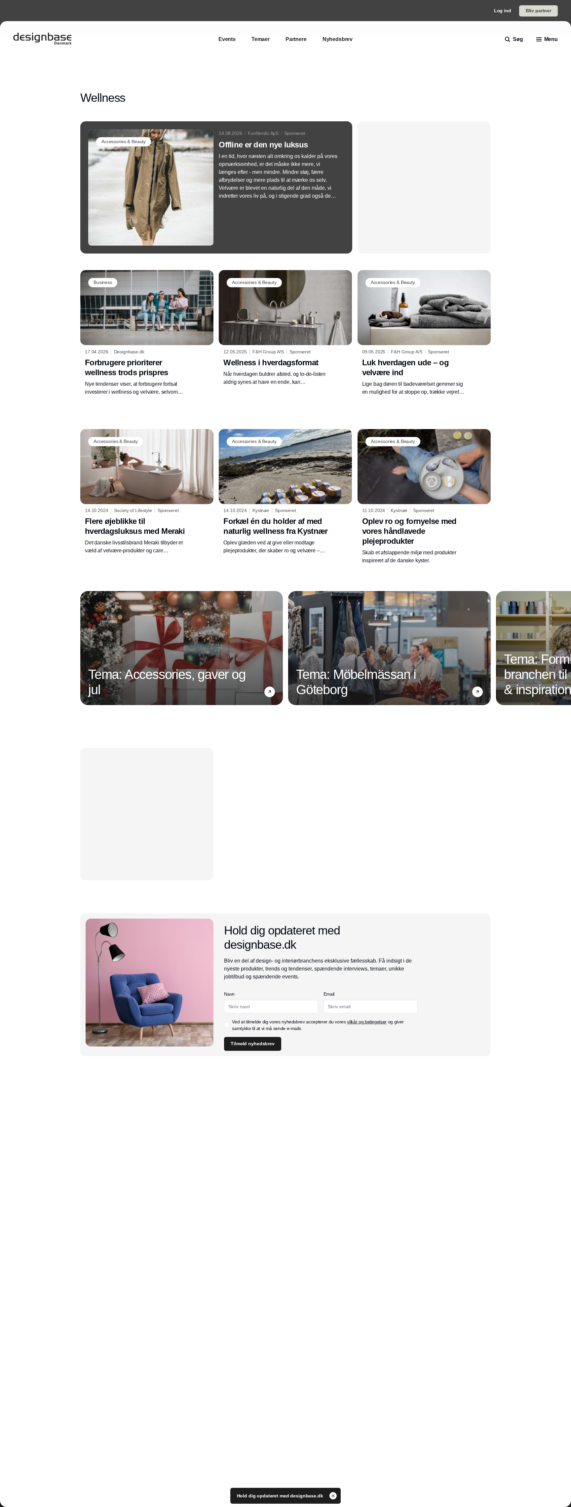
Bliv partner (538, 10)
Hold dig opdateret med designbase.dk (280, 1495)
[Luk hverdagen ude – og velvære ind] (424, 333)
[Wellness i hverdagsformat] (285, 328)
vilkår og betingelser (367, 1021)
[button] (269, 692)
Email (329, 994)
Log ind (502, 10)
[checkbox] (226, 1025)
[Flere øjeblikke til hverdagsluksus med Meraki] (146, 492)
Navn (229, 994)
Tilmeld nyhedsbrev (252, 1043)
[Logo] (42, 39)
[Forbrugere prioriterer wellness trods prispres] (146, 333)
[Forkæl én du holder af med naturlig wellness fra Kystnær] (285, 492)
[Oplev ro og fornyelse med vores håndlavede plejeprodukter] (424, 497)
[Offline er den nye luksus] (216, 187)
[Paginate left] (86, 648)
